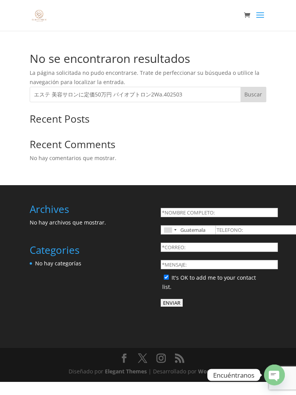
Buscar (253, 94)
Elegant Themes (126, 371)
